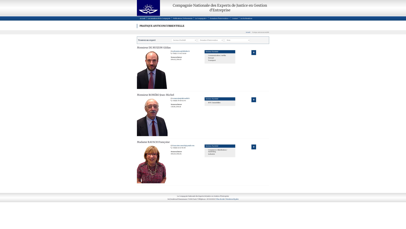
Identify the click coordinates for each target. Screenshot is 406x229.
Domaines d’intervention (219, 18)
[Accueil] (152, 8)
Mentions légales (232, 199)
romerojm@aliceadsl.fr (181, 98)
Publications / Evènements (182, 18)
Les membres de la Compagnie (159, 18)
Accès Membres (246, 18)
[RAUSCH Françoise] (152, 164)
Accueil (142, 18)
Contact (235, 18)
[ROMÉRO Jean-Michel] (152, 116)
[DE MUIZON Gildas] (152, 69)
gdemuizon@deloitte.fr (181, 51)
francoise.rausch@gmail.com (183, 146)
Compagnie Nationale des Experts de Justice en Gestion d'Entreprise (220, 7)
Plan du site (220, 199)
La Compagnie (200, 18)
